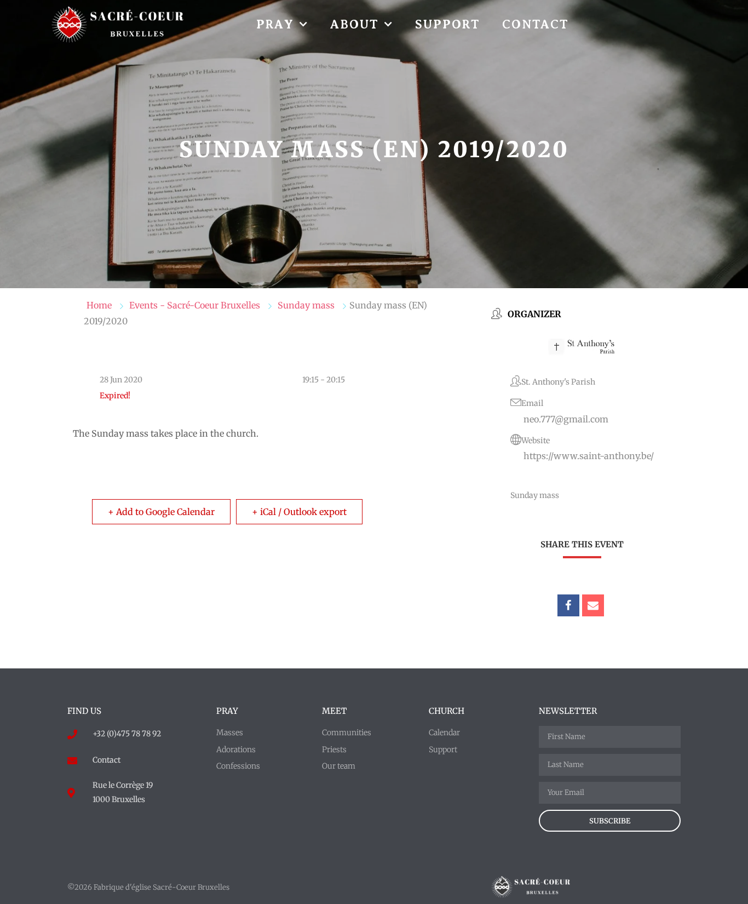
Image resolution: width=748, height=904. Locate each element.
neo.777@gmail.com (565, 419)
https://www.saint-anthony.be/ (588, 455)
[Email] (593, 605)
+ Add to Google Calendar (161, 511)
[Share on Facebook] (568, 605)
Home (99, 305)
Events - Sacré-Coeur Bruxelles (194, 305)
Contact (535, 24)
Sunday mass (306, 305)
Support (447, 24)
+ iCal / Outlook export (299, 511)
